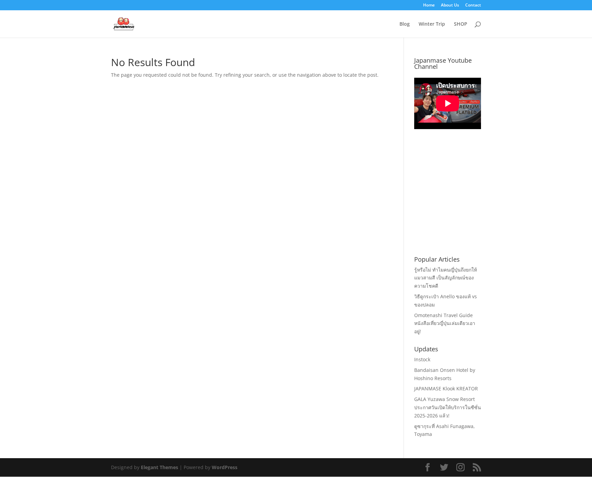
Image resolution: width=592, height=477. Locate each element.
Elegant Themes (159, 467)
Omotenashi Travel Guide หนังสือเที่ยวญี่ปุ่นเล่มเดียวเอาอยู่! (444, 323)
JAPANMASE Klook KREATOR (446, 388)
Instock (422, 359)
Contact (473, 5)
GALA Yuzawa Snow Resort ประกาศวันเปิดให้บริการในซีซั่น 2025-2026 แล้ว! (447, 407)
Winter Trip (432, 24)
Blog (404, 24)
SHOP (460, 24)
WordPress (224, 467)
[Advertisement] (465, 200)
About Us (450, 5)
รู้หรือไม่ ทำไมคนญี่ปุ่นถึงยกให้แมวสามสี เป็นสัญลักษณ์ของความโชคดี (445, 277)
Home (429, 5)
